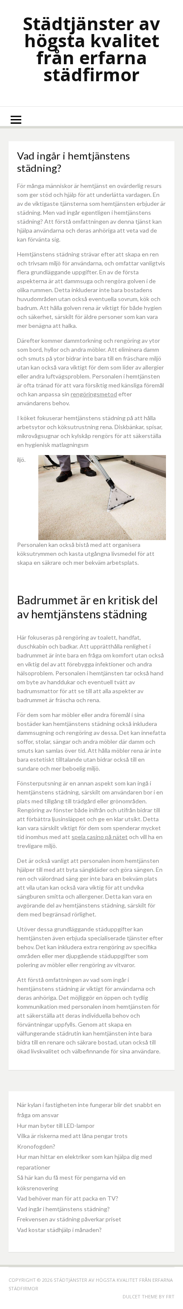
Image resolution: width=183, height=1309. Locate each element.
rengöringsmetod (94, 394)
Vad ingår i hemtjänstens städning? (63, 1208)
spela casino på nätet (99, 836)
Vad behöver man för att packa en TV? (67, 1198)
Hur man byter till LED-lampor (55, 1125)
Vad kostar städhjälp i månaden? (59, 1229)
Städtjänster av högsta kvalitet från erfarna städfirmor (91, 48)
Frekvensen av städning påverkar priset (69, 1219)
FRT (170, 1296)
